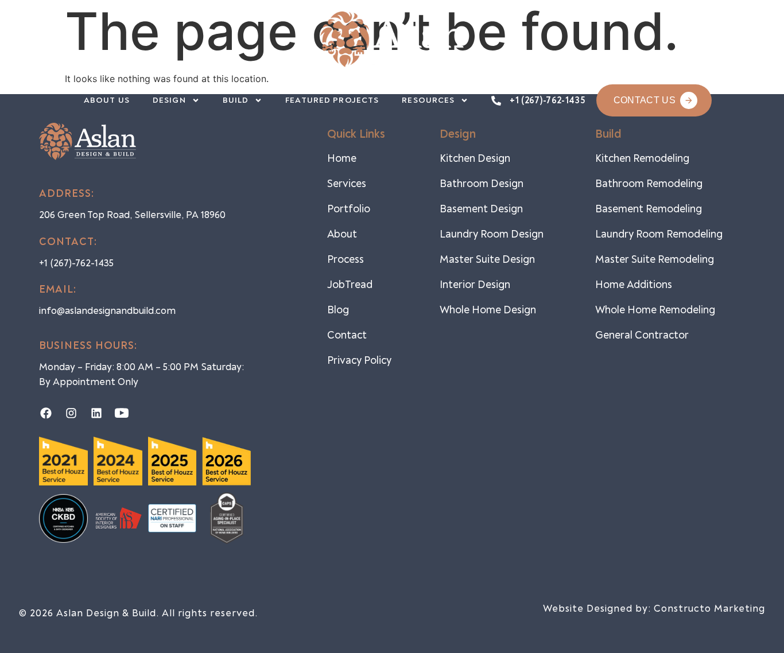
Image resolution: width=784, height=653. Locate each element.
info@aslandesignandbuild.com (107, 311)
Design (169, 100)
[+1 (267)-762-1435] (496, 101)
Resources (428, 100)
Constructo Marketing (709, 609)
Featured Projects (332, 100)
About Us (107, 100)
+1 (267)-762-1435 (547, 100)
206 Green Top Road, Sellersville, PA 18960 (132, 215)
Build (236, 100)
